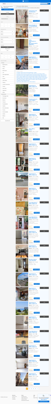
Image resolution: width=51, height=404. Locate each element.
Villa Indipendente (6, 74)
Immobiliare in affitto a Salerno (26, 79)
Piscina (4, 109)
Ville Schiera (5, 80)
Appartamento (5, 64)
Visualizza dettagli (37, 20)
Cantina (4, 113)
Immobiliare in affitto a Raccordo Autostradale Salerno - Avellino (27, 72)
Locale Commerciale (6, 84)
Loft (3, 72)
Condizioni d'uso (24, 396)
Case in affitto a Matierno (31, 81)
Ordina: (7, 16)
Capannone (4, 90)
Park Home (4, 88)
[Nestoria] (25, 1)
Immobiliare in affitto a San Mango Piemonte (38, 79)
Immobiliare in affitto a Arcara (23, 77)
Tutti (7, 47)
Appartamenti (7, 48)
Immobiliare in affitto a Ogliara (33, 77)
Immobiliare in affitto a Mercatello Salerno (23, 80)
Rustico (4, 78)
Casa (3, 76)
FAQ (34, 396)
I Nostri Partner (35, 397)
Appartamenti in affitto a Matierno (22, 81)
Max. (2, 34)
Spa (3, 117)
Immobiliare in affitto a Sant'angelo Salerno (35, 78)
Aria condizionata (6, 107)
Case (7, 50)
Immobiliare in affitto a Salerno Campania (24, 7)
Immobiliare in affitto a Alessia (42, 77)
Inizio (16, 7)
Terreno (4, 86)
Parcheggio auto (5, 96)
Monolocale (5, 70)
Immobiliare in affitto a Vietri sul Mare (22, 78)
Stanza (4, 66)
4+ (10, 26)
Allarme (4, 115)
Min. (2, 31)
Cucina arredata (5, 111)
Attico (4, 68)
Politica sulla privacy (24, 397)
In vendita (7, 12)
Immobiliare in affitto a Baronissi (22, 73)
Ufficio (4, 92)
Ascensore (4, 98)
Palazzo (4, 82)
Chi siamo (13, 397)
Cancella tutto (7, 120)
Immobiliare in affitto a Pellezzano (32, 73)
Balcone (4, 100)
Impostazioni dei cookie (25, 400)
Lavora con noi (14, 396)
